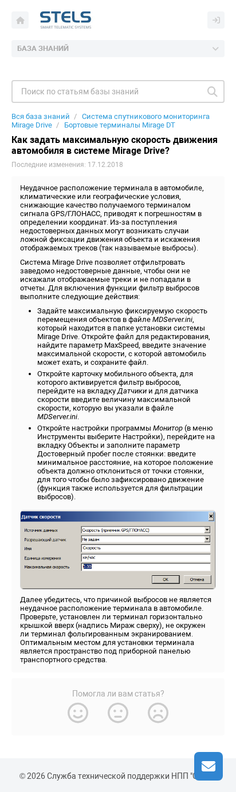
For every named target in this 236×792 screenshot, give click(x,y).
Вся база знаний (40, 116)
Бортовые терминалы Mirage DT (119, 125)
